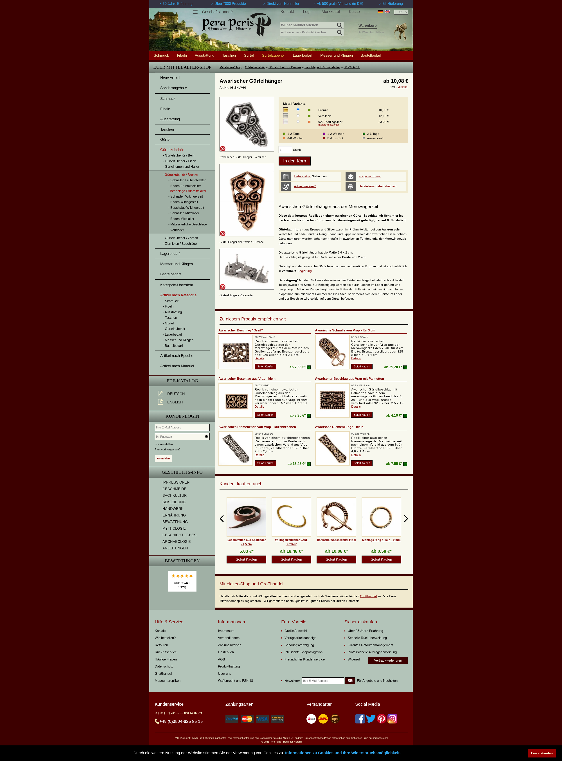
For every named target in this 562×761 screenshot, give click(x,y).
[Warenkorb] (400, 31)
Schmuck (161, 55)
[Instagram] (392, 718)
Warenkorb (367, 25)
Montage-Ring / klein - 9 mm (381, 540)
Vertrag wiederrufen (388, 660)
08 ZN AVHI (352, 67)
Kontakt (287, 11)
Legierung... (306, 271)
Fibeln (182, 55)
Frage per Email (370, 176)
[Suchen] (339, 24)
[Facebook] (360, 718)
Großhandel (368, 596)
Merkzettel (331, 11)
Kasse (354, 11)
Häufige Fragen (166, 659)
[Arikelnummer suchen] (339, 31)
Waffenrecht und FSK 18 (235, 680)
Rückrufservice (166, 652)
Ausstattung (204, 55)
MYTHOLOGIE (174, 528)
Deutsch (176, 394)
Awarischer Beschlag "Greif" (240, 330)
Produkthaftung (229, 666)
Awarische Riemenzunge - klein (339, 427)
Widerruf (354, 659)
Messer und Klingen (336, 55)
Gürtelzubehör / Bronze (284, 67)
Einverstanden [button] (542, 753)
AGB (221, 659)
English (175, 402)
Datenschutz (164, 666)
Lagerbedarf (302, 55)
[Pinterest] (381, 718)
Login (308, 11)
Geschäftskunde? (217, 12)
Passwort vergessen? (167, 449)
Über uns (224, 673)
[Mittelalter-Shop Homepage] (236, 25)
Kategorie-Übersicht (176, 285)
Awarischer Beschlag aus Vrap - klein (247, 378)
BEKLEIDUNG (174, 502)
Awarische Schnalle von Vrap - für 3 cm (345, 330)
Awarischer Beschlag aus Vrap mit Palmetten (349, 378)
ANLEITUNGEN (175, 548)
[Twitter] (371, 718)
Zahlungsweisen (229, 645)
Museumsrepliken (167, 680)
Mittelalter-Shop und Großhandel (251, 583)
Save (222, 148)
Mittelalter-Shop (230, 67)
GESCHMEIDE (174, 489)
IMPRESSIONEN (176, 482)
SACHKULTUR (174, 495)
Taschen (229, 55)
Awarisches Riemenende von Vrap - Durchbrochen (257, 427)
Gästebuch (226, 652)
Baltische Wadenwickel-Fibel (336, 540)
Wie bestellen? (165, 638)
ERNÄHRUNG (174, 515)
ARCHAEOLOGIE (176, 541)
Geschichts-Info (182, 472)
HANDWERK (173, 509)
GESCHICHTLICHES (179, 535)
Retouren (161, 645)
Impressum (226, 631)
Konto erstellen (164, 444)
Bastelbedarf (371, 55)
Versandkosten (229, 638)
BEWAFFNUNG (175, 522)
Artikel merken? (305, 186)
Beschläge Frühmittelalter (322, 67)
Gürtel (249, 55)
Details (259, 358)
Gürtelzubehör (255, 67)
